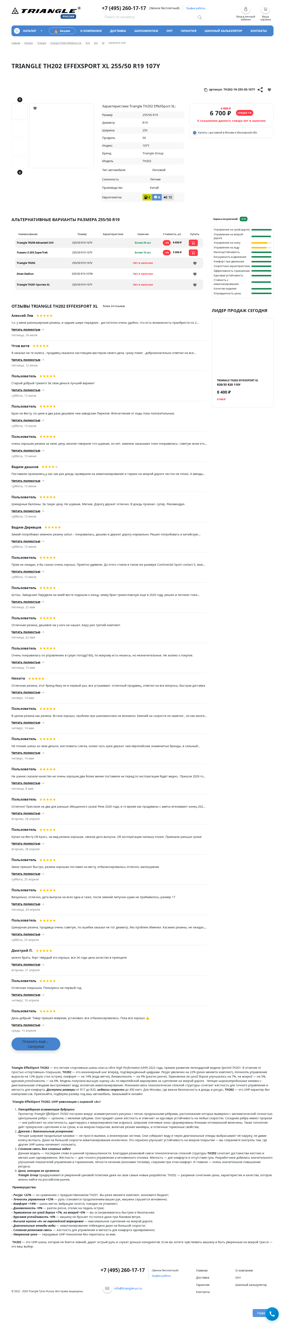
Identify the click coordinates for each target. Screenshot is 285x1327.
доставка (118, 31)
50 (103, 42)
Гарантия (202, 1285)
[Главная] (46, 12)
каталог (30, 31)
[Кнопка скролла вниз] (20, 172)
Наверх (263, 1313)
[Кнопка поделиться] (260, 89)
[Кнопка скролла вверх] (20, 100)
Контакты (203, 1292)
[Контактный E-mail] (107, 1288)
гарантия (188, 31)
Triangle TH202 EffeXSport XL (66, 42)
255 (96, 42)
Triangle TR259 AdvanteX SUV (35, 242)
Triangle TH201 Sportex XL (33, 284)
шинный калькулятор (223, 31)
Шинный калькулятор (251, 1285)
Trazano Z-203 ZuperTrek (32, 252)
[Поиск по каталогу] (200, 17)
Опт (238, 1277)
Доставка (202, 1277)
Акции (65, 31)
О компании (244, 1270)
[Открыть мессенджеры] (272, 1313)
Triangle (41, 42)
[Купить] (193, 243)
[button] (246, 12)
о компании (91, 31)
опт (169, 31)
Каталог (28, 42)
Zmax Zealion (25, 274)
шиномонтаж (146, 31)
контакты (259, 31)
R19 (88, 42)
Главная (15, 42)
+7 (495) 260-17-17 (124, 8)
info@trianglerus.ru (128, 1288)
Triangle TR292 (26, 263)
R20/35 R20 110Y (237, 383)
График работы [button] (195, 8)
